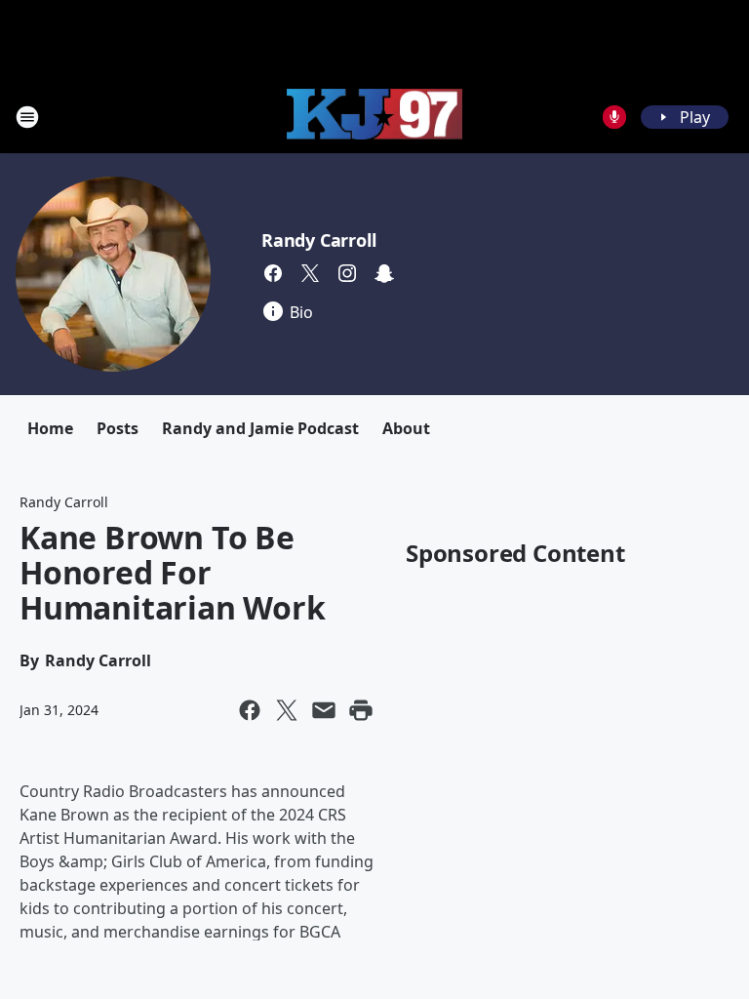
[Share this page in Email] (323, 710)
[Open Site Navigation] (27, 117)
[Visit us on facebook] (273, 273)
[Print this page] (360, 710)
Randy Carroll (318, 240)
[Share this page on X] (286, 710)
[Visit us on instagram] (347, 273)
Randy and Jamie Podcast (260, 428)
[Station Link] (374, 117)
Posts (117, 428)
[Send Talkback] (614, 117)
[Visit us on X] (310, 273)
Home (50, 428)
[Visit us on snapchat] (384, 273)
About (406, 428)
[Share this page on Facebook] (249, 710)
